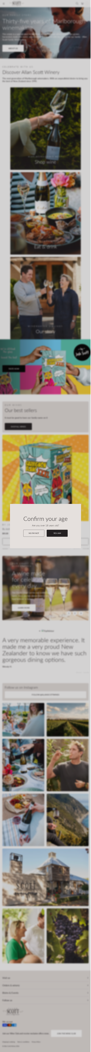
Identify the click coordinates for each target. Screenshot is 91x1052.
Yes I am (57, 533)
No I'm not (34, 533)
